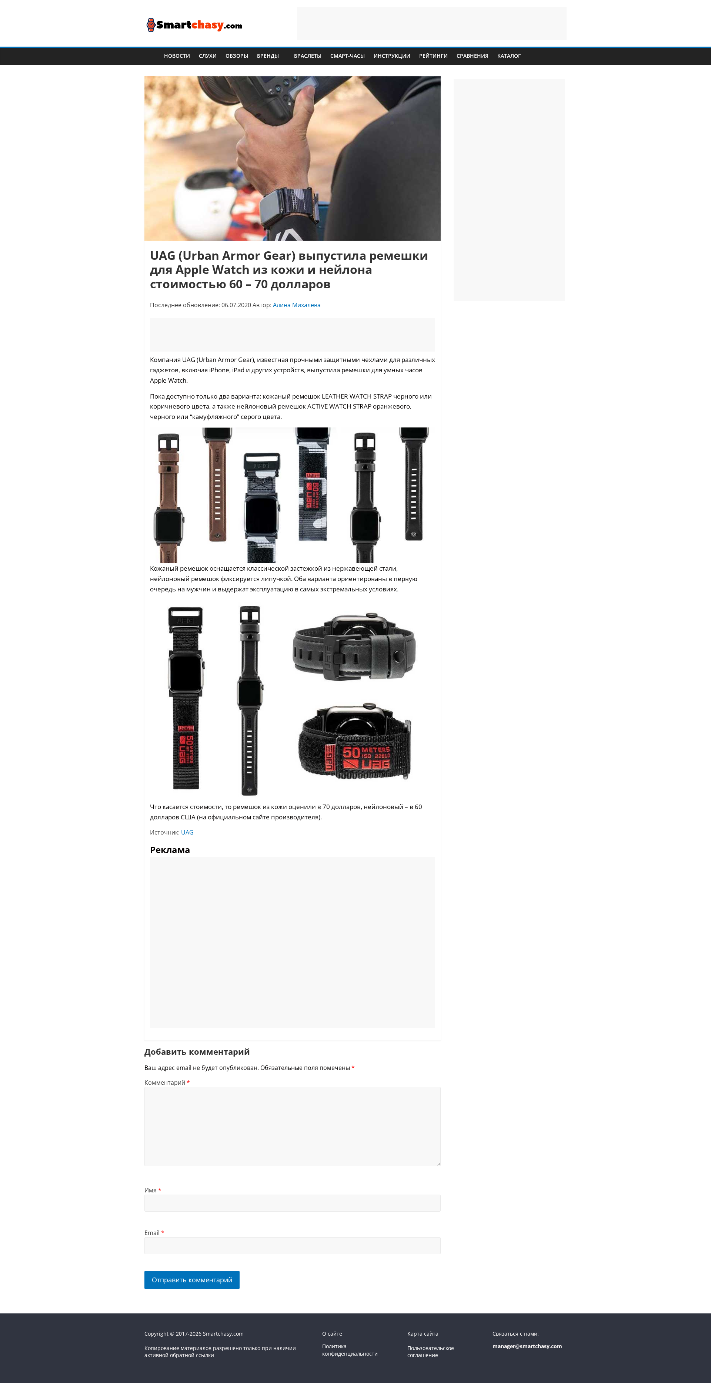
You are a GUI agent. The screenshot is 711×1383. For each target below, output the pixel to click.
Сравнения (472, 55)
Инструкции (392, 55)
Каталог (509, 55)
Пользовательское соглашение (430, 1352)
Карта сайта (422, 1333)
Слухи (208, 55)
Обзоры (237, 55)
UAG (187, 832)
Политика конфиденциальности (350, 1350)
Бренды (268, 55)
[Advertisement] (432, 23)
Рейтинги (433, 55)
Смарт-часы (347, 55)
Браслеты (307, 55)
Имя (152, 1190)
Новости (177, 55)
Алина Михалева (297, 305)
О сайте (332, 1333)
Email (154, 1233)
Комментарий (167, 1082)
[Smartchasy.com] (152, 55)
